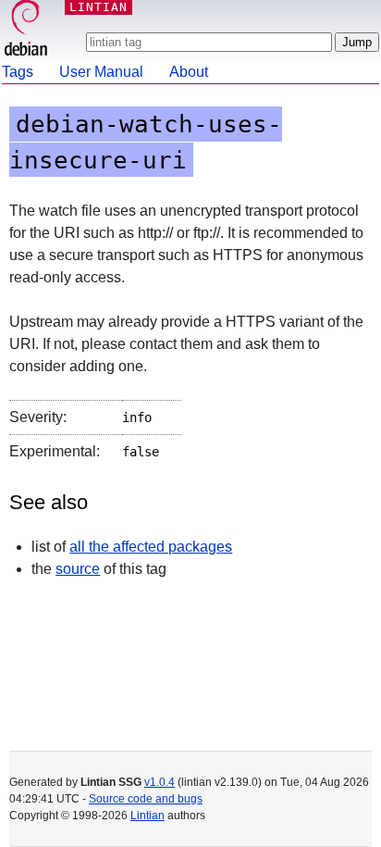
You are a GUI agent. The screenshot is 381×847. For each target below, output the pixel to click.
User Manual (101, 72)
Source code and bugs (146, 798)
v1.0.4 (159, 782)
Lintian (147, 815)
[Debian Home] (26, 30)
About (188, 72)
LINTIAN (98, 7)
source (77, 569)
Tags (17, 72)
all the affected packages (150, 546)
